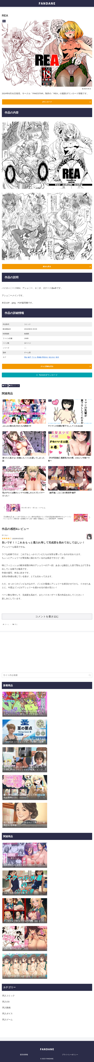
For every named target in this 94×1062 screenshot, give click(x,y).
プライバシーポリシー (70, 1055)
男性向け (45, 357)
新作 (57, 357)
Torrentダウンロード (48, 375)
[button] (90, 675)
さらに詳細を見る (47, 366)
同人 (5, 385)
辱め (25, 357)
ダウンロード (47, 102)
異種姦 (39, 357)
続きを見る (47, 266)
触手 (29, 357)
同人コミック (15, 385)
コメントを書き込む (47, 616)
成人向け (52, 357)
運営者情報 (24, 1055)
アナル (34, 357)
